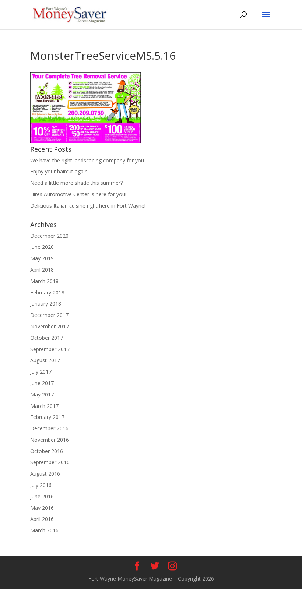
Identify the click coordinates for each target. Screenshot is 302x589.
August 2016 (45, 473)
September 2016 (50, 462)
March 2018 (44, 281)
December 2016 (49, 428)
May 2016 (42, 507)
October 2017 (46, 337)
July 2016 (41, 485)
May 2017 (42, 394)
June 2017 (42, 383)
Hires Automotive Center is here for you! (78, 194)
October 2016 (46, 451)
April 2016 (42, 518)
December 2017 (49, 314)
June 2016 (42, 496)
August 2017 (45, 360)
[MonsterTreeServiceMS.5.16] (85, 141)
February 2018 (47, 292)
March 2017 (44, 405)
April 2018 (42, 269)
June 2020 (42, 246)
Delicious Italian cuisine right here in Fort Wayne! (87, 205)
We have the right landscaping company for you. (87, 160)
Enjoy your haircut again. (59, 171)
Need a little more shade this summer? (76, 182)
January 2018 (45, 303)
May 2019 (42, 258)
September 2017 (50, 349)
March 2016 (44, 530)
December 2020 (49, 235)
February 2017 (47, 416)
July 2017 (41, 371)
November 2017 (49, 326)
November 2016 (49, 439)
